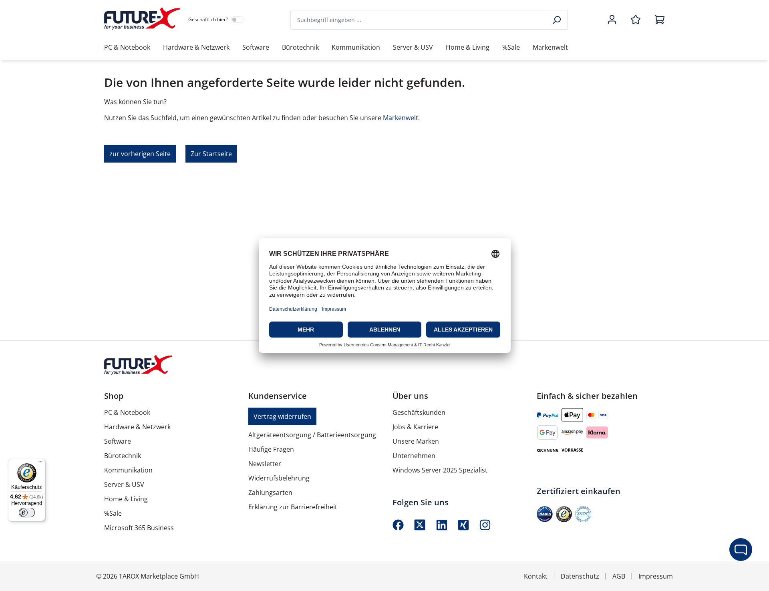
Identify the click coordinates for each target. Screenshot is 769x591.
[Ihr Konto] (612, 20)
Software (117, 441)
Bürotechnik (122, 455)
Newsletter (264, 463)
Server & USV (124, 484)
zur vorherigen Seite (140, 153)
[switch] (27, 512)
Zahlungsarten (270, 492)
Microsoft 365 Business (139, 527)
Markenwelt (400, 117)
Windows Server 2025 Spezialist (440, 470)
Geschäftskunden (419, 412)
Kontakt (536, 576)
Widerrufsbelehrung (279, 478)
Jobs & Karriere (415, 426)
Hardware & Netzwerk (137, 426)
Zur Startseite (211, 153)
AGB (618, 576)
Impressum (655, 576)
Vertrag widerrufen (282, 416)
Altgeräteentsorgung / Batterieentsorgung (312, 434)
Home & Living (126, 499)
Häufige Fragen (271, 449)
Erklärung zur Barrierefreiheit (292, 507)
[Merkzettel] (635, 20)
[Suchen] (557, 20)
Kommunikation (128, 470)
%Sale (113, 513)
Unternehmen (414, 455)
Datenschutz (580, 576)
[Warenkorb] (657, 20)
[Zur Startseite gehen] (142, 18)
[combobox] (419, 20)
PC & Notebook (127, 412)
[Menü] (40, 463)
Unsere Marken (416, 441)
